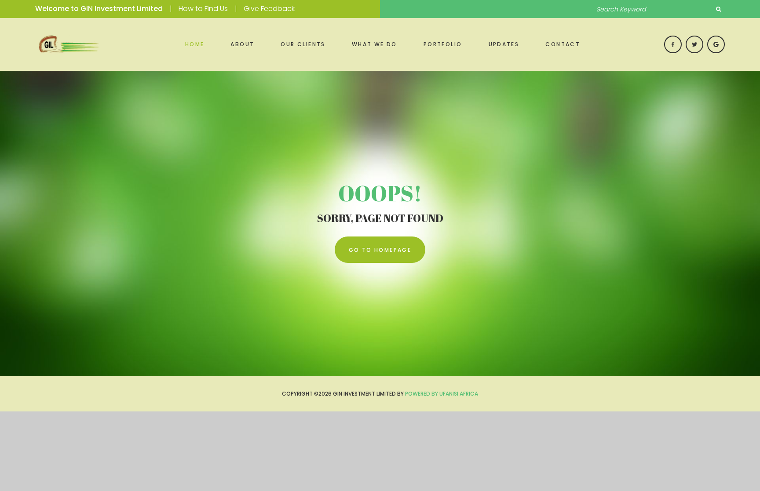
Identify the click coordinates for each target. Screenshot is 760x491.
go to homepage (380, 250)
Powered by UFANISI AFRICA (441, 393)
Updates (504, 44)
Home (195, 44)
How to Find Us (203, 9)
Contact (562, 44)
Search (718, 9)
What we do (374, 44)
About (242, 44)
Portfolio (443, 44)
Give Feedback (269, 9)
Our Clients (303, 44)
